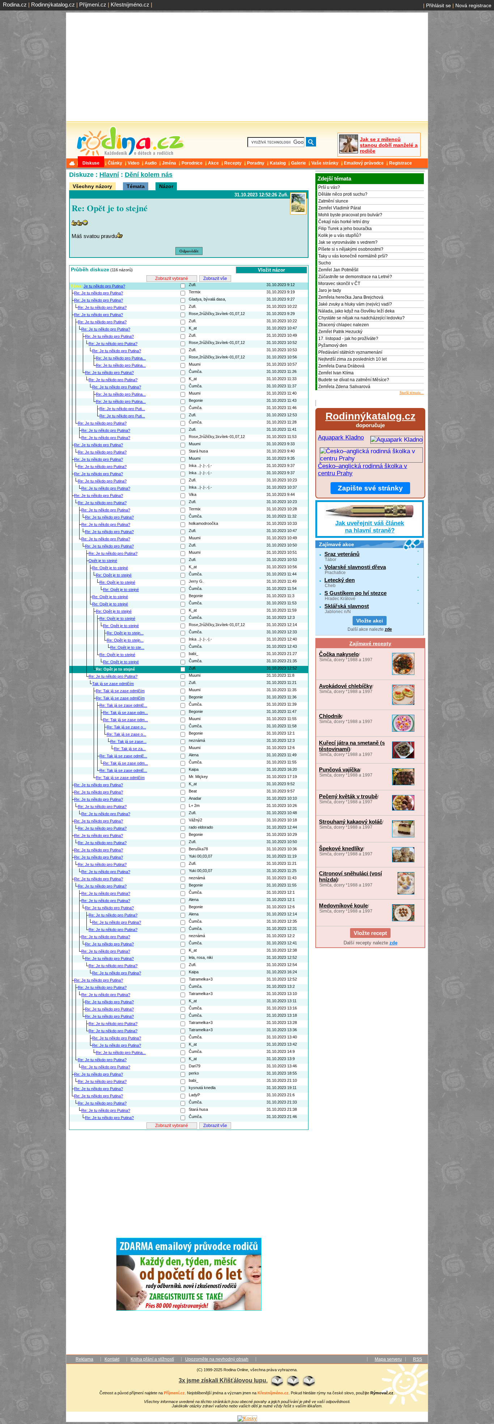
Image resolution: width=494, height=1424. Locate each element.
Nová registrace (473, 5)
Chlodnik (330, 716)
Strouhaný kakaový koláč (350, 822)
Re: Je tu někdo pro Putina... (121, 358)
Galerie (298, 163)
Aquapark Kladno (341, 437)
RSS (417, 1359)
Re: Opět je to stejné (110, 568)
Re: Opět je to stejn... (125, 633)
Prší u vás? (329, 187)
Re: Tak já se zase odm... (125, 712)
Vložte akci (369, 621)
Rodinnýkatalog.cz (53, 4)
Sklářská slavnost (346, 606)
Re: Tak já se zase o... (126, 727)
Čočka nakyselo (339, 654)
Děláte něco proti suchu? (342, 194)
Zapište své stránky (370, 488)
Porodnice (192, 163)
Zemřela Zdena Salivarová (344, 386)
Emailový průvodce (364, 163)
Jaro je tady (329, 290)
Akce (213, 163)
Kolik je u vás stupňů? (339, 235)
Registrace (400, 163)
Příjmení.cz (92, 4)
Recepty (233, 163)
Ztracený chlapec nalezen (343, 325)
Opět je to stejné (103, 560)
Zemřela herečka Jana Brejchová (350, 297)
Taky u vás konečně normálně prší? (353, 256)
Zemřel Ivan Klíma (336, 373)
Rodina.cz (15, 4)
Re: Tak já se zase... (128, 741)
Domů (72, 163)
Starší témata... (412, 392)
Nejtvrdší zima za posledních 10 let (352, 359)
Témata (136, 186)
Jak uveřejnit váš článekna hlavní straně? (369, 527)
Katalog (278, 163)
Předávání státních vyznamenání (350, 352)
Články (115, 163)
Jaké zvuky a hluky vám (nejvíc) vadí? (355, 304)
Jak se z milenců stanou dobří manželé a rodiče (389, 145)
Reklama (84, 1359)
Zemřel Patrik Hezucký (340, 332)
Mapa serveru (388, 1359)
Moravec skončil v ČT (339, 283)
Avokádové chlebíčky (345, 686)
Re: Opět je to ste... (127, 647)
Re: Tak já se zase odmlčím (120, 691)
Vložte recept (370, 933)
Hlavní (109, 174)
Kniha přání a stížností (152, 1359)
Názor (166, 186)
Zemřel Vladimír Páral (339, 208)
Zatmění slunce (333, 201)
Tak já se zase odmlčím (113, 683)
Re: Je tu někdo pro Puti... (122, 409)
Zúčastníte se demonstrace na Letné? (355, 277)
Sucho (324, 263)
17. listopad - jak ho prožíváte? (348, 338)
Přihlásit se (438, 5)
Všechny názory (92, 186)
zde (388, 629)
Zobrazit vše (215, 278)
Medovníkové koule (343, 905)
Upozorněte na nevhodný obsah (216, 1359)
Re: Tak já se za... (130, 749)
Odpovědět (189, 251)
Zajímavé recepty (370, 643)
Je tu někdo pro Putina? (104, 286)
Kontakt (112, 1359)
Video (133, 163)
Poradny (255, 163)
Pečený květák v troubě (348, 796)
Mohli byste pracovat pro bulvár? (350, 215)
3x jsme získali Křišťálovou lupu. (223, 1380)
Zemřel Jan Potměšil (338, 270)
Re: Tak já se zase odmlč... (123, 705)
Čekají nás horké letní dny (343, 222)
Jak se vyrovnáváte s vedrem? (348, 242)
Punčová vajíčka (339, 769)
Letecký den (339, 580)
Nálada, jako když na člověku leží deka (356, 311)
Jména (169, 163)
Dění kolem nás (149, 174)
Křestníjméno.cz (130, 4)
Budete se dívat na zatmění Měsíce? (353, 380)
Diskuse (90, 163)
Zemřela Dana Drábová (341, 366)
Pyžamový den (332, 345)
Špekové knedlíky (341, 848)
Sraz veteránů (341, 554)
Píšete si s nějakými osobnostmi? (350, 249)
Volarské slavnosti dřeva (355, 567)
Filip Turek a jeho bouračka (345, 228)
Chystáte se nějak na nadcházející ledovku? (361, 318)
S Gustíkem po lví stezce (355, 593)
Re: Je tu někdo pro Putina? (98, 293)
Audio (151, 163)
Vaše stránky (324, 163)
